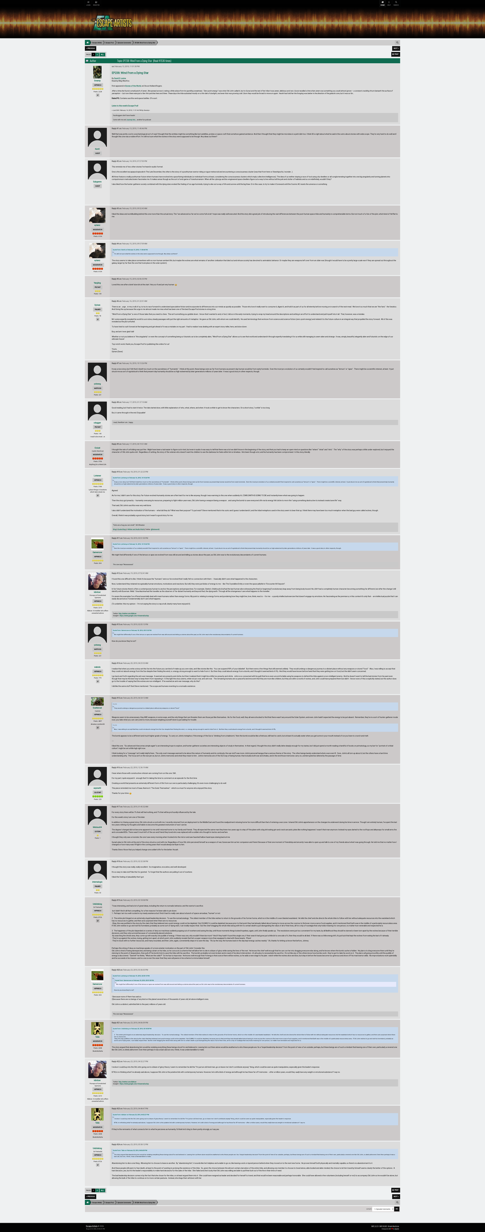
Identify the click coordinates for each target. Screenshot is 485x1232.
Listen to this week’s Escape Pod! (125, 106)
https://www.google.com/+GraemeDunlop (134, 616)
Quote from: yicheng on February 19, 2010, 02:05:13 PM (131, 976)
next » (396, 48)
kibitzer (97, 592)
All (102, 54)
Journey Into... (131, 120)
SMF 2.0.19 (374, 1226)
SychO (397, 1229)
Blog (114, 529)
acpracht (97, 788)
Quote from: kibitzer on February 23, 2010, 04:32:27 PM (131, 1115)
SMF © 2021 (383, 1226)
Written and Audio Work (135, 529)
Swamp (97, 80)
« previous (90, 48)
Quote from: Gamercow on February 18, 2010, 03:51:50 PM (132, 630)
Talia (97, 1037)
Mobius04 (97, 827)
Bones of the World (133, 86)
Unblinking (97, 904)
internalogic (97, 882)
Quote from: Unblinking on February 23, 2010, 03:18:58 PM (132, 1029)
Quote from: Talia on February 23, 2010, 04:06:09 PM (130, 1150)
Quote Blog (122, 529)
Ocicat (97, 448)
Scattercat (97, 708)
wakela (97, 667)
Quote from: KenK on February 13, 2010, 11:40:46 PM (130, 250)
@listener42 (155, 529)
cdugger (97, 423)
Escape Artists (92, 1226)
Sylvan (97, 305)
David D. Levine (120, 78)
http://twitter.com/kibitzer (127, 613)
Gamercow (97, 552)
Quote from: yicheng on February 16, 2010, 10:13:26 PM (131, 478)
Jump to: (369, 1209)
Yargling (97, 283)
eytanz (97, 225)
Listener (97, 475)
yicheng (97, 384)
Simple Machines (393, 1226)
